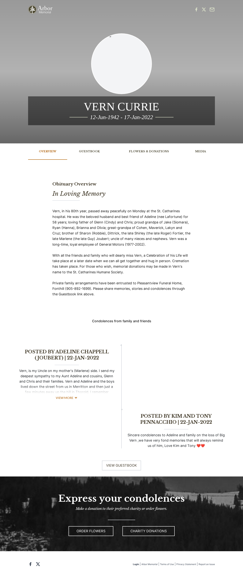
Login (136, 564)
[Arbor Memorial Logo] (40, 9)
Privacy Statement (186, 564)
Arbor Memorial (149, 564)
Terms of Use (167, 564)
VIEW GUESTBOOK (121, 465)
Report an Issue (207, 564)
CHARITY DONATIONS (148, 531)
